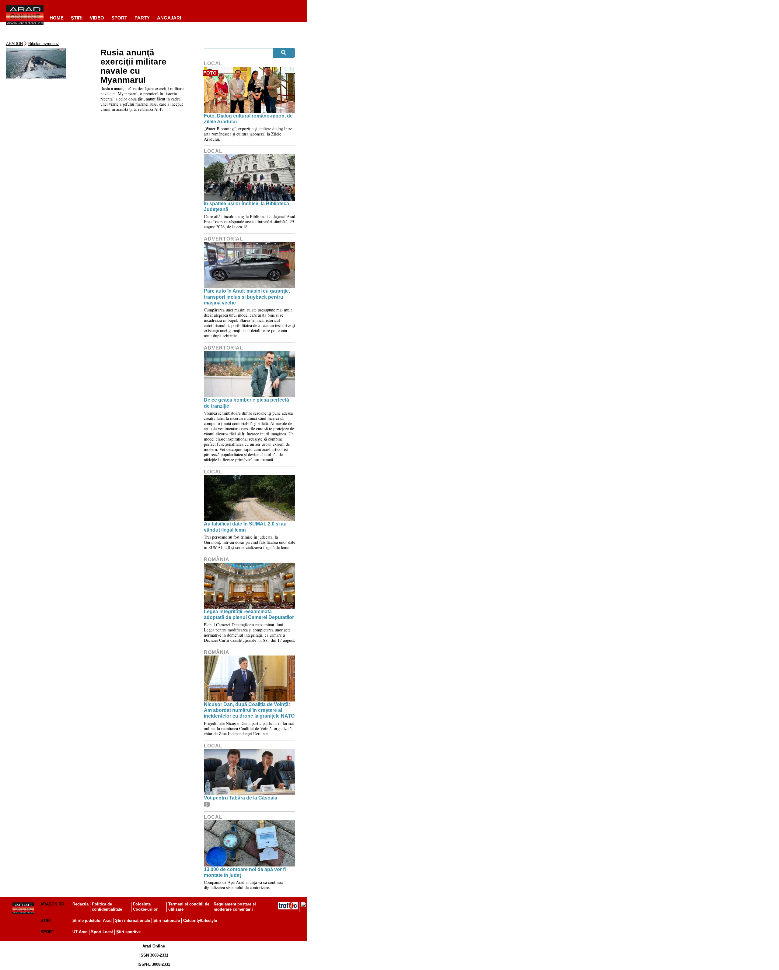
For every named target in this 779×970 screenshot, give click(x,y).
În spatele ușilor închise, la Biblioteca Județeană (246, 206)
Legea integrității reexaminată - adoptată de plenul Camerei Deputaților (249, 614)
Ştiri (76, 17)
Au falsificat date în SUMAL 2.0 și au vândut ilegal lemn (245, 526)
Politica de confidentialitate (107, 907)
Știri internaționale (132, 920)
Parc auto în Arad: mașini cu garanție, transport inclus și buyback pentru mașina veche (247, 296)
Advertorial (223, 238)
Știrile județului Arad (92, 920)
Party (142, 17)
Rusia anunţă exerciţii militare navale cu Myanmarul (133, 66)
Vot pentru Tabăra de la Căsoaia (240, 797)
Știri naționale (166, 920)
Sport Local (102, 932)
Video (97, 17)
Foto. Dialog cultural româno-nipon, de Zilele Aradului (248, 118)
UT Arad (80, 932)
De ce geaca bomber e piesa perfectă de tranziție (246, 402)
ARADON (14, 43)
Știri (45, 920)
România (216, 559)
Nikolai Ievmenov (43, 43)
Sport (119, 17)
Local (213, 63)
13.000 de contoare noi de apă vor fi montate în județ (245, 872)
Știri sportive (128, 932)
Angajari (169, 17)
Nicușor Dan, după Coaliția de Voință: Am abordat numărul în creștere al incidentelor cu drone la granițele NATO (249, 710)
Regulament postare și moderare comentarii (235, 907)
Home (57, 17)
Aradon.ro (52, 904)
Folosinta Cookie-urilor (145, 907)
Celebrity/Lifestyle (200, 920)
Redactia (80, 904)
